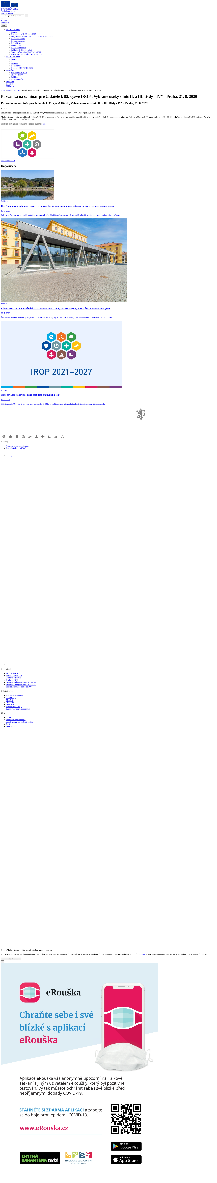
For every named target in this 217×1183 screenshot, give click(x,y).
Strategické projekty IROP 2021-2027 (26, 52)
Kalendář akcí (16, 43)
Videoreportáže (17, 79)
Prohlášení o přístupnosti (15, 720)
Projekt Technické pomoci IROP (19, 687)
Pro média (10, 70)
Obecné (4, 390)
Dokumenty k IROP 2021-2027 (23, 34)
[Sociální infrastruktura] (36, 439)
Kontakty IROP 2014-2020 (22, 68)
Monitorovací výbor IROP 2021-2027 (21, 682)
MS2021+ (10, 81)
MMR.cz (10, 700)
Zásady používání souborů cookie (19, 722)
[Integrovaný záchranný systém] (11, 439)
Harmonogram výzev (14, 695)
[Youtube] (15, 456)
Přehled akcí (16, 45)
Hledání (4, 20)
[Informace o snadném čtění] (111, 665)
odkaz (143, 954)
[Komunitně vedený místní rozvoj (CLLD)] (56, 439)
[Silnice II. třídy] (23, 439)
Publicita (4, 201)
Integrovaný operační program (18, 709)
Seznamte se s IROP (19, 72)
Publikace (15, 77)
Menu (4, 25)
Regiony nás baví (14, 707)
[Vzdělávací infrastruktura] (30, 439)
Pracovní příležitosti (14, 675)
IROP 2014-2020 (13, 57)
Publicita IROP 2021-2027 (21, 50)
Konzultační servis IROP (16, 448)
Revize (4, 303)
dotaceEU (11, 698)
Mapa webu (10, 726)
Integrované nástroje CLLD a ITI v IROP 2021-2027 (32, 36)
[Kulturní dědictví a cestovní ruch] (49, 439)
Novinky (16, 90)
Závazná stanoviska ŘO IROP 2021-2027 (27, 54)
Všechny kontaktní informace (17, 446)
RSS (8, 724)
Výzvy (13, 61)
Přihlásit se (5, 23)
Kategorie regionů (18, 41)
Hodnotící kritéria (18, 39)
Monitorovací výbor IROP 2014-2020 (21, 684)
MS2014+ (11, 704)
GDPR (9, 717)
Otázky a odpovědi (13, 678)
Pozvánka (5, 160)
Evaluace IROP (12, 680)
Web (9, 90)
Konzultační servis (18, 48)
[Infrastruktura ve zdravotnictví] (43, 439)
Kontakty (9, 84)
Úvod (3, 90)
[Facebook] (9, 456)
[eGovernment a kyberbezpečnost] (4, 439)
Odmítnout (6, 959)
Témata (14, 32)
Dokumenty (15, 66)
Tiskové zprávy (17, 75)
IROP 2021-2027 (13, 30)
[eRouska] (79, 1181)
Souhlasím (16, 959)
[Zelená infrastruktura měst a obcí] (17, 439)
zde (44, 124)
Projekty (14, 63)
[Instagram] (20, 456)
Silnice (12, 160)
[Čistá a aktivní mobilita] (62, 439)
